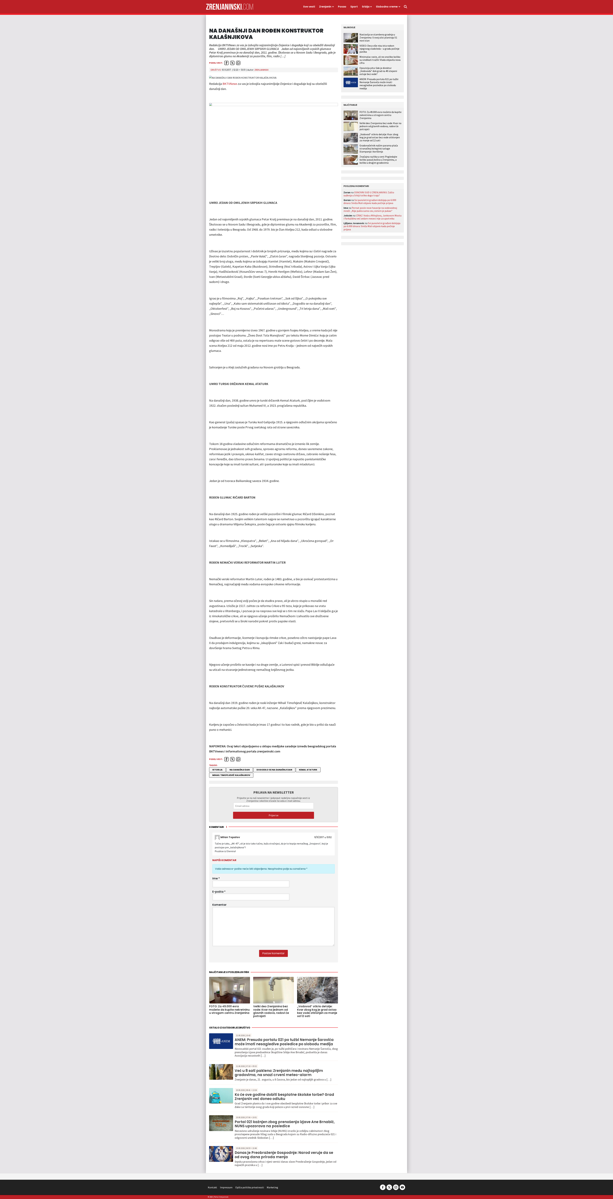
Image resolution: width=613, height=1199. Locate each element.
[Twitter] (389, 1186)
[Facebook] (382, 1186)
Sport (354, 6)
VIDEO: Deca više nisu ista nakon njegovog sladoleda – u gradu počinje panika (379, 48)
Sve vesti (309, 6)
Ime (216, 878)
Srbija (365, 6)
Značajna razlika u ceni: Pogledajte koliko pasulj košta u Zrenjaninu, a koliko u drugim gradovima (378, 159)
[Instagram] (396, 1186)
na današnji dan (240, 769)
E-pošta (219, 891)
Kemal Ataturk (308, 769)
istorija (217, 769)
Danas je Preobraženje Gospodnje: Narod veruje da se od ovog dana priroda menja (284, 1154)
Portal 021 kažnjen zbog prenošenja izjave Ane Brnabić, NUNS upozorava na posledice (285, 1124)
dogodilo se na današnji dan (274, 769)
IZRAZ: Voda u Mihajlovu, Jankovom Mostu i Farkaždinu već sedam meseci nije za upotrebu (372, 217)
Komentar (219, 905)
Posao (342, 6)
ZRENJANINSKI (261, 69)
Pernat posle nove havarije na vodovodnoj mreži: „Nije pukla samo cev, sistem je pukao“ (370, 209)
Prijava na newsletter (273, 792)
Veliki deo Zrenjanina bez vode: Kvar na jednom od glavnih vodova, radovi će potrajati (380, 126)
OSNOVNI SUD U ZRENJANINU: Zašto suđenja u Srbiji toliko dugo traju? (369, 194)
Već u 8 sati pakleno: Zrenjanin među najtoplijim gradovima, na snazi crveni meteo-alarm (279, 1072)
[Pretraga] (405, 6)
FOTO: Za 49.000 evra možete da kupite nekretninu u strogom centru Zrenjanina (380, 115)
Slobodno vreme (387, 6)
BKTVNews (230, 84)
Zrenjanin (325, 6)
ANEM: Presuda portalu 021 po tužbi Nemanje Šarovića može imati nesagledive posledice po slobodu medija (284, 1041)
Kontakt (212, 1187)
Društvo (216, 69)
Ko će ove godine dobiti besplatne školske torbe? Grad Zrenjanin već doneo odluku (284, 1096)
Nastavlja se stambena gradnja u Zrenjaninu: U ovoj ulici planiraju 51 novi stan (378, 37)
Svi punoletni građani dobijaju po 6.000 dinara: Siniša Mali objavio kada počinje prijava (370, 201)
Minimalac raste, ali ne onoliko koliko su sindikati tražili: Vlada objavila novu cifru (380, 59)
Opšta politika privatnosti (249, 1187)
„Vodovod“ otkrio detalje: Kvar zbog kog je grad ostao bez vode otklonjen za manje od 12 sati (379, 137)
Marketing (272, 1187)
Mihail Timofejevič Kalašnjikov (231, 775)
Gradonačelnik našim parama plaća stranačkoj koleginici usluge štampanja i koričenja (378, 148)
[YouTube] (402, 1186)
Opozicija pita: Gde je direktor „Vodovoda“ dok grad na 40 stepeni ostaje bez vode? (378, 71)
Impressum (226, 1187)
